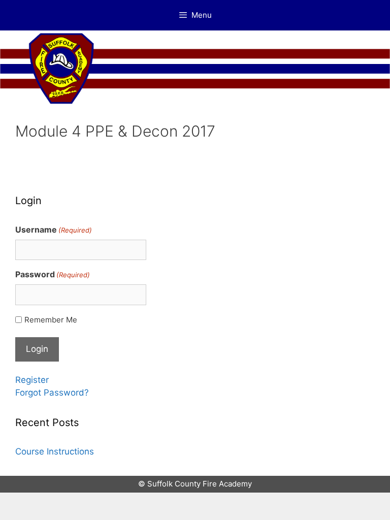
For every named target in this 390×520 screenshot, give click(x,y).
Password (52, 274)
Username (53, 229)
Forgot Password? (52, 392)
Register (32, 380)
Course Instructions (54, 451)
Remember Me (50, 319)
